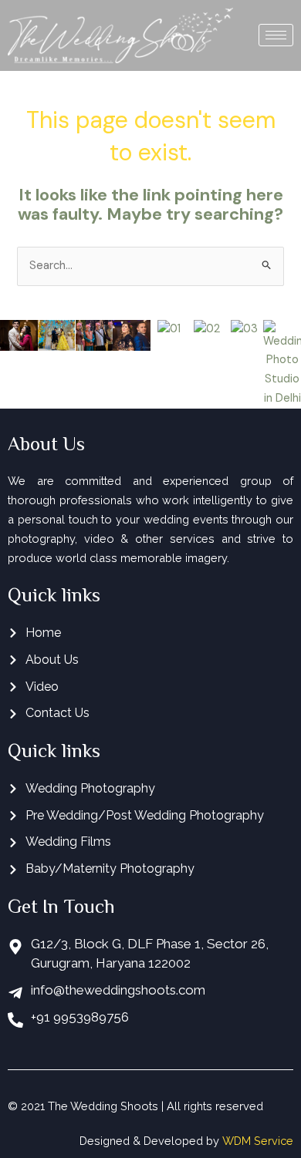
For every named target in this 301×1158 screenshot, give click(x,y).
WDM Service (257, 1140)
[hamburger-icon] (276, 35)
